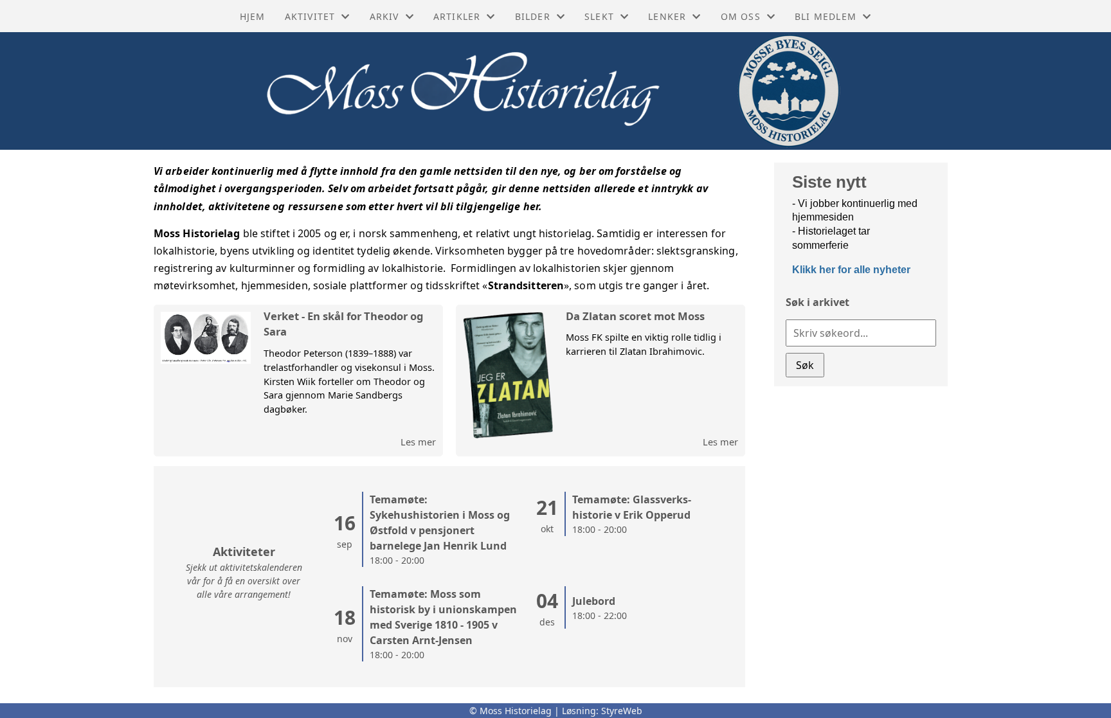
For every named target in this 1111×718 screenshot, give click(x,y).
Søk (805, 365)
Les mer (418, 441)
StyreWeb (621, 711)
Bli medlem (825, 16)
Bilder (532, 16)
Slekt (599, 16)
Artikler (457, 16)
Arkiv (384, 16)
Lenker (667, 16)
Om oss (741, 16)
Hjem (253, 16)
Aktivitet (310, 16)
